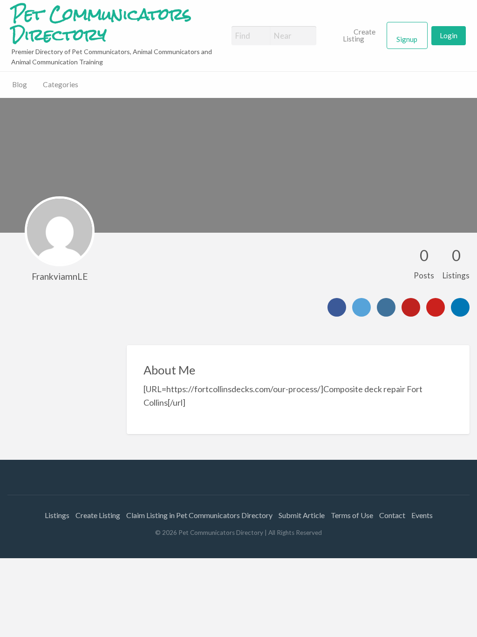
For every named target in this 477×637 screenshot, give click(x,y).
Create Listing (359, 35)
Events (422, 515)
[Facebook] (336, 307)
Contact (392, 515)
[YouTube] (411, 307)
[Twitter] (361, 307)
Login (448, 35)
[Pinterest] (435, 307)
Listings (57, 515)
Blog (19, 84)
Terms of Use (352, 515)
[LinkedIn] (460, 307)
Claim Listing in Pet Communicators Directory (199, 515)
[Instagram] (386, 307)
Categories (60, 84)
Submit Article (302, 515)
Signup (406, 39)
